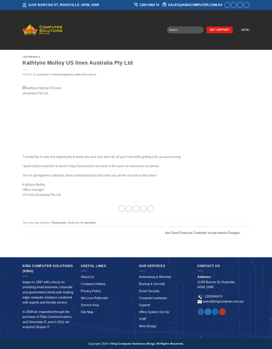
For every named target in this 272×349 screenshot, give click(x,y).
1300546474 (213, 296)
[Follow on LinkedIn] (240, 5)
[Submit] (199, 30)
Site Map (87, 312)
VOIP (143, 319)
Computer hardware (153, 298)
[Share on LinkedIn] (150, 208)
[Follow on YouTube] (246, 5)
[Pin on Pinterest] (143, 208)
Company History (93, 284)
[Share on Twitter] (129, 208)
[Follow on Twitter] (234, 5)
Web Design (148, 326)
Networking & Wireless (155, 277)
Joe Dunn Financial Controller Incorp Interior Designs (203, 233)
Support (144, 305)
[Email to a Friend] (136, 208)
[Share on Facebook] (121, 208)
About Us (87, 277)
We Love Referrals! (94, 298)
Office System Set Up (154, 312)
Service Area (90, 305)
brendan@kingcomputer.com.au (74, 74)
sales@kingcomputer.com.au (223, 301)
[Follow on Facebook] (227, 5)
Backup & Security (152, 284)
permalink (90, 222)
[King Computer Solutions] (42, 29)
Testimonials (31, 57)
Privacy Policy (91, 291)
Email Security (149, 291)
